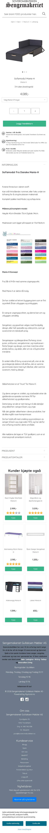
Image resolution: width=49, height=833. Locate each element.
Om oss (24, 752)
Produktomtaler (12, 457)
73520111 (26, 730)
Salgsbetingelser (24, 766)
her (7, 136)
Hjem (13, 22)
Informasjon (10, 164)
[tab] (24, 165)
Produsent (8, 450)
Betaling (24, 759)
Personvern (24, 762)
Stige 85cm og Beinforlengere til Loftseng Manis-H (35, 501)
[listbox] (24, 99)
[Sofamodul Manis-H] (24, 49)
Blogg (24, 744)
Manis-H (26, 22)
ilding (38, 660)
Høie (23, 660)
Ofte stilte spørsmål (24, 780)
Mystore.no (30, 694)
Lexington (30, 660)
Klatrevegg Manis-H (13, 600)
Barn (19, 22)
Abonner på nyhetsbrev (24, 799)
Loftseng (35, 22)
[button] (43, 49)
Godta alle (36, 823)
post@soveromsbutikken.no (24, 734)
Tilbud (24, 773)
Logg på (24, 777)
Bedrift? (25, 755)
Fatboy (44, 660)
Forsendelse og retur (24, 770)
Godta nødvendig (13, 823)
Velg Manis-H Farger (12, 100)
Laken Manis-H (35, 600)
